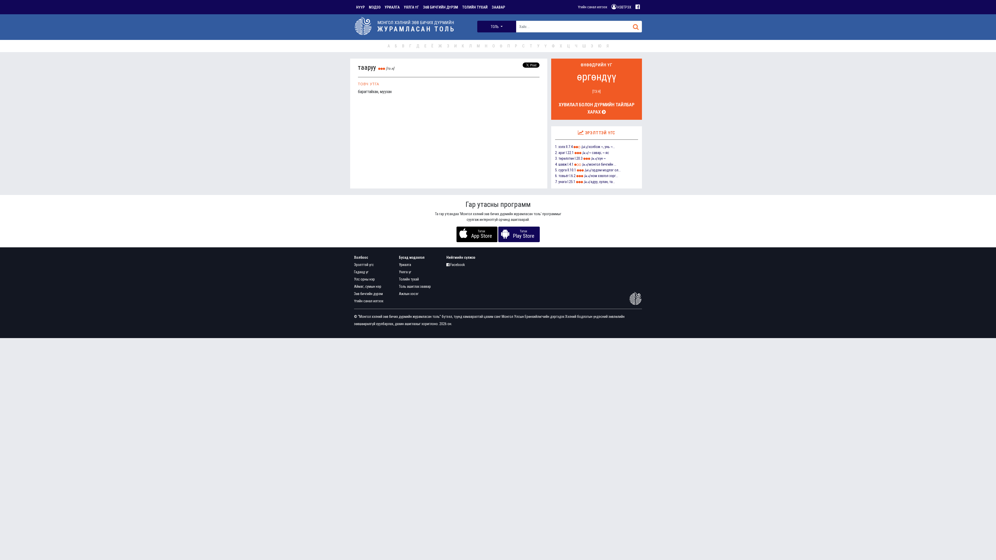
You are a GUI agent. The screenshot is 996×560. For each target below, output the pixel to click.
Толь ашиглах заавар (415, 286)
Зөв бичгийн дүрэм (368, 294)
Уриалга (405, 265)
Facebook (457, 265)
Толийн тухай (409, 279)
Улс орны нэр (364, 279)
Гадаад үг (361, 272)
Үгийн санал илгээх (592, 7)
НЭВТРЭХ (624, 7)
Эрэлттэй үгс (364, 265)
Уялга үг (405, 272)
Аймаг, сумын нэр (367, 286)
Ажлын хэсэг (409, 294)
